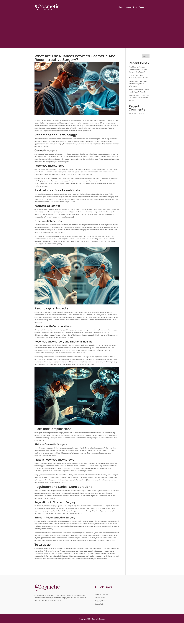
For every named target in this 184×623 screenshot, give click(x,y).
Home (121, 7)
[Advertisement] (92, 29)
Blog (135, 7)
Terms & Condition (101, 594)
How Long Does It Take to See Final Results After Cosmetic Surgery (139, 97)
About (128, 7)
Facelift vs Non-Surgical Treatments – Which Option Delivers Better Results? (138, 69)
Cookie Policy (99, 604)
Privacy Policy (100, 598)
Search (145, 56)
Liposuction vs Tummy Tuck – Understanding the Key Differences (138, 83)
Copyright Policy (100, 601)
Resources (143, 7)
